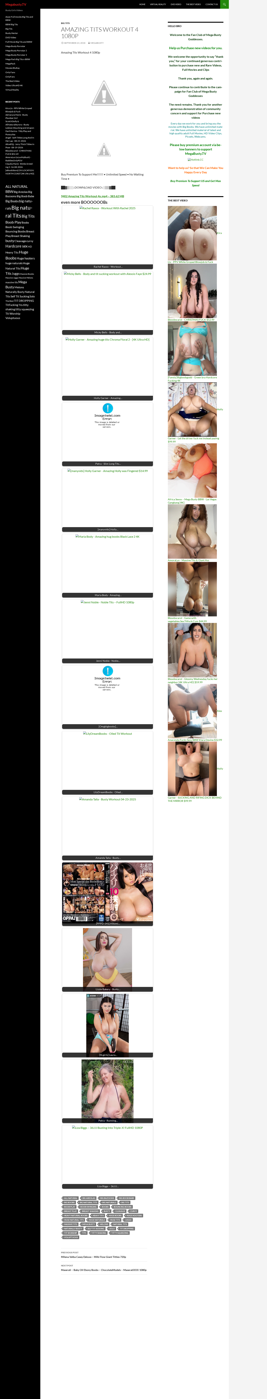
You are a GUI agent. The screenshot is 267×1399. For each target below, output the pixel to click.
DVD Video (176, 4)
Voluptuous (71, 1237)
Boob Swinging (88, 1207)
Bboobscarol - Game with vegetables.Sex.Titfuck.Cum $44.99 (187, 619)
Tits (84, 1233)
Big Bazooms (107, 1198)
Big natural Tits (88, 1202)
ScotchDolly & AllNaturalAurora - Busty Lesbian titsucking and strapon (19, 124)
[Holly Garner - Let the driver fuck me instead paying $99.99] (192, 409)
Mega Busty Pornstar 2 (16, 50)
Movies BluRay (12, 68)
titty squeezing (119, 1233)
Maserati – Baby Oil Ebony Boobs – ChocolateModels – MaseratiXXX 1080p (104, 1267)
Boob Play (69, 1207)
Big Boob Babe (126, 1198)
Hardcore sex (16, 246)
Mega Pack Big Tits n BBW (17, 59)
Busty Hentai (11, 33)
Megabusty (97, 43)
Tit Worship (70, 1233)
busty (107, 1211)
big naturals (109, 1202)
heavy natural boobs (76, 1215)
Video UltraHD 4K (14, 85)
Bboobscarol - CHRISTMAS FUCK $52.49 (191, 319)
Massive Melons (26, 278)
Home (142, 4)
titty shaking (98, 1233)
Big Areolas (88, 1198)
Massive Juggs (11, 278)
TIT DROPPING (127, 1228)
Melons (104, 1224)
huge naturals (97, 1220)
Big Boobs (69, 1202)
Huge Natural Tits (74, 1220)
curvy (133, 1211)
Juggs (128, 1220)
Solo (112, 1228)
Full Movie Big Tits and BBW (18, 41)
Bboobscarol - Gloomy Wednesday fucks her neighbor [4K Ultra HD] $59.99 (193, 680)
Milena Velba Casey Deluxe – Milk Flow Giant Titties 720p (93, 1254)
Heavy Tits (98, 1215)
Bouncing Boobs (123, 1207)
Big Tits (65, 23)
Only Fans (10, 72)
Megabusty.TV (15, 4)
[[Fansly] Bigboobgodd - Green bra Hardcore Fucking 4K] (192, 348)
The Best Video (193, 4)
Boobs (105, 1207)
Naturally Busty (73, 1228)
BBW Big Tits (11, 24)
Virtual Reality (158, 4)
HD (30, 246)
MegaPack (10, 63)
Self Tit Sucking (95, 1228)
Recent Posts (12, 102)
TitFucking (11, 304)
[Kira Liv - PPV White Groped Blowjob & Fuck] (192, 232)
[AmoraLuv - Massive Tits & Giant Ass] (192, 531)
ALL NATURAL (70, 1198)
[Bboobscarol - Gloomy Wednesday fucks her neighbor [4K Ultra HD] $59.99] (192, 649)
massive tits (70, 1224)
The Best (9, 301)
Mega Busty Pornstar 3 (16, 55)
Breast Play (70, 1211)
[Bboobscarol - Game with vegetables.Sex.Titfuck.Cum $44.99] (192, 588)
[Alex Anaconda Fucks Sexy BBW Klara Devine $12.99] (192, 710)
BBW (9, 191)
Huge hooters (134, 1215)
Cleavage (120, 1211)
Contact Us (212, 4)
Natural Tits (120, 1224)
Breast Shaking (90, 1211)
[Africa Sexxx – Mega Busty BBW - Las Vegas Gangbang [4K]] (192, 470)
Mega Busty (88, 1224)
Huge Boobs (115, 1215)
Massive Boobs (27, 274)
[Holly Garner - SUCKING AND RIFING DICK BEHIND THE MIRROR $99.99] (192, 768)
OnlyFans (10, 76)
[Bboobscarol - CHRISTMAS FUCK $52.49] (192, 290)
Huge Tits (115, 1220)
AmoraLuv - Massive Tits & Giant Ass (188, 560)
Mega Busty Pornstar (15, 46)
